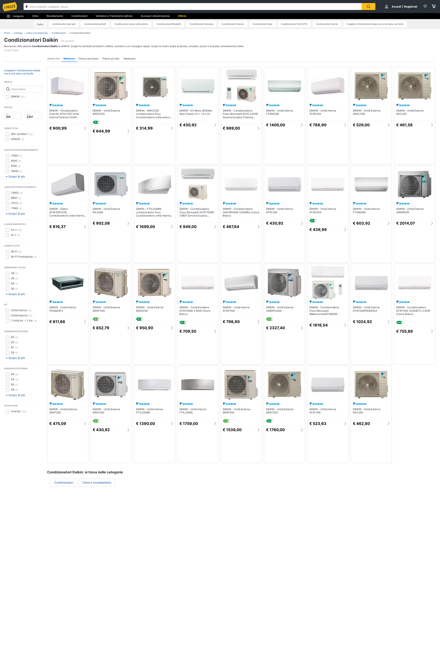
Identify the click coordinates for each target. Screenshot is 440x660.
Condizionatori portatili (95, 24)
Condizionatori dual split (63, 24)
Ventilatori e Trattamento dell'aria (114, 15)
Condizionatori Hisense (233, 24)
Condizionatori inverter (327, 24)
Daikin (40, 24)
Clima (35, 15)
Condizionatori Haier (262, 24)
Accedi (396, 6)
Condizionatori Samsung (201, 24)
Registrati (410, 6)
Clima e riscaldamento (37, 33)
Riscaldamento (55, 15)
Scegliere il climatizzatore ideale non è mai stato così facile (375, 24)
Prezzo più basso (88, 58)
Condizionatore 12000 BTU (294, 24)
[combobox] (193, 6)
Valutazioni (129, 58)
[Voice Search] (26, 7)
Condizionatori (79, 15)
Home (7, 33)
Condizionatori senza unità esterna (131, 24)
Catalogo (18, 33)
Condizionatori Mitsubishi (169, 24)
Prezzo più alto (110, 58)
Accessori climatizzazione (155, 15)
